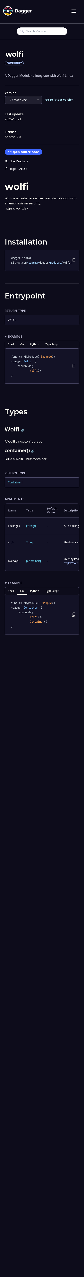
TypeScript (52, 344)
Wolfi (12, 319)
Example (15, 336)
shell (11, 344)
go (22, 344)
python (34, 344)
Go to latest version (59, 99)
